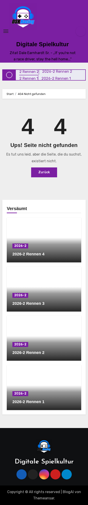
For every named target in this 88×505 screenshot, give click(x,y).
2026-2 (20, 246)
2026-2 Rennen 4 (28, 254)
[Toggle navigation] (5, 31)
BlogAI (68, 492)
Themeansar (43, 498)
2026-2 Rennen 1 (28, 402)
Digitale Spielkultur (42, 44)
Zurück (44, 172)
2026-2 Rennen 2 (28, 352)
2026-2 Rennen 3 (28, 303)
